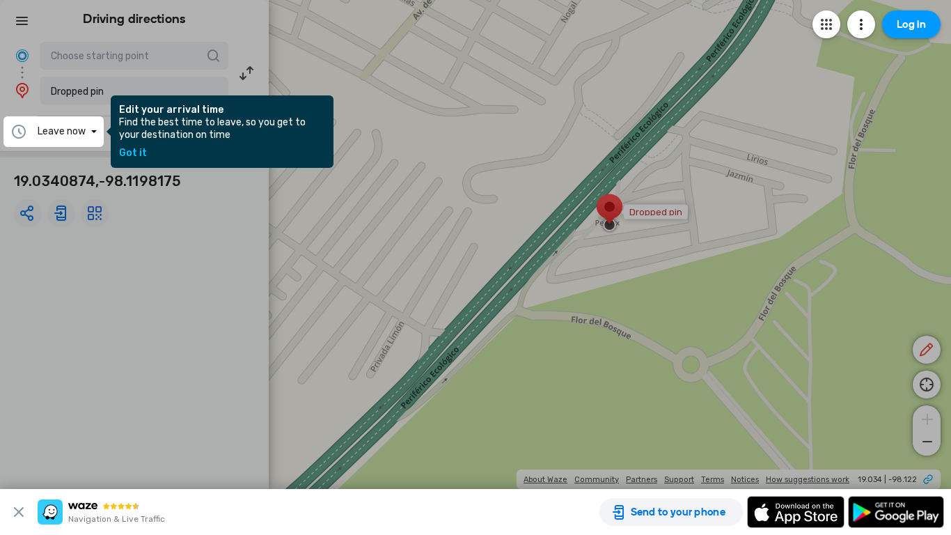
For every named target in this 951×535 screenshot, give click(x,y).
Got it (133, 153)
